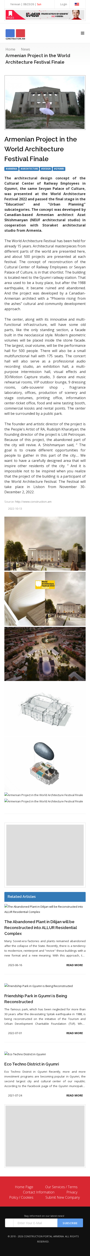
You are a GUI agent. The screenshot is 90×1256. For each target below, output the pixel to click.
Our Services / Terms (61, 1187)
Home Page (24, 1187)
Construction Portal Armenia (44, 1236)
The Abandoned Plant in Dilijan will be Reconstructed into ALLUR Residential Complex (40, 927)
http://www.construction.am (33, 502)
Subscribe (70, 1223)
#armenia (11, 168)
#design (46, 168)
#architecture (29, 168)
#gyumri (59, 168)
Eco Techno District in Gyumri (31, 1064)
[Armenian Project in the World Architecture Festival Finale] (45, 544)
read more (74, 965)
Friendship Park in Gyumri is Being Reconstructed (35, 999)
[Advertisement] (45, 855)
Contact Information (38, 1192)
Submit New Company (62, 1197)
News (25, 49)
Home (10, 49)
